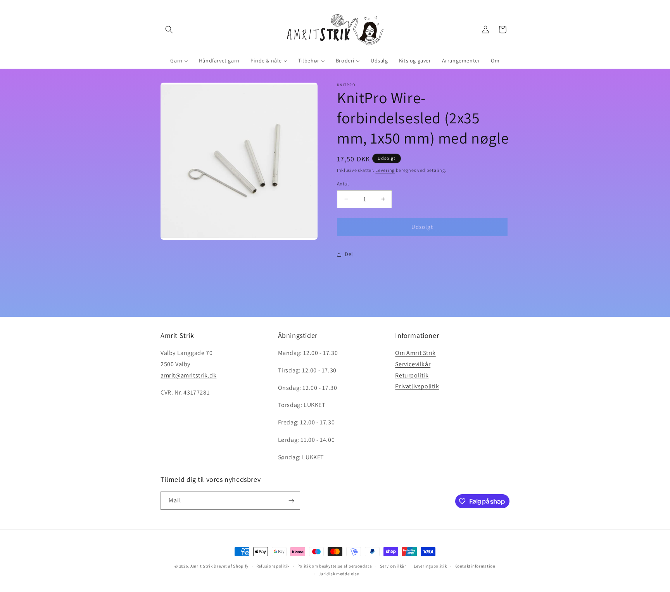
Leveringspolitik (430, 566)
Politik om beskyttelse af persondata (334, 566)
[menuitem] (179, 60)
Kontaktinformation (475, 566)
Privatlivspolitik (417, 387)
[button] (169, 29)
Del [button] (349, 254)
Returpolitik (411, 375)
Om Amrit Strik (415, 353)
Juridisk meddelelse (339, 573)
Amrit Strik (201, 566)
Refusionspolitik (273, 566)
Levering (385, 170)
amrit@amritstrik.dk (188, 375)
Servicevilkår (412, 364)
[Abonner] (291, 501)
